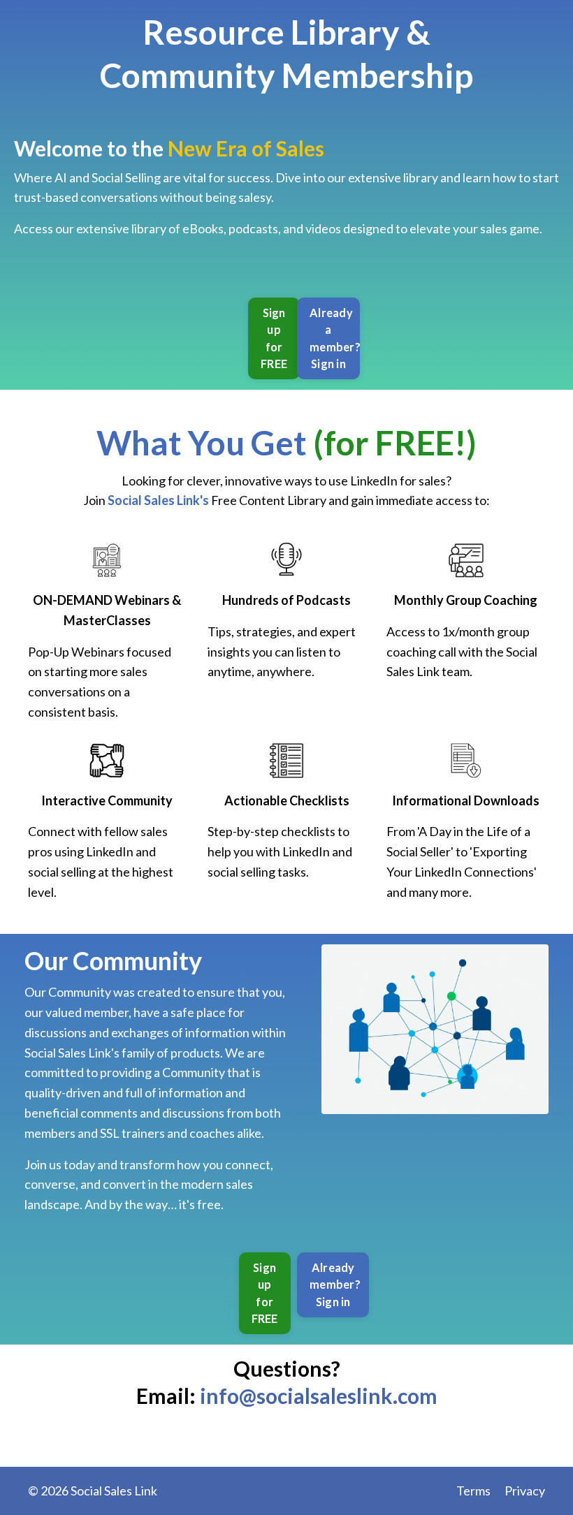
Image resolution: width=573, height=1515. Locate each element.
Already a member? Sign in (335, 338)
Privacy (525, 1490)
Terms (473, 1490)
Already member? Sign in (335, 1284)
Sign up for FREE (274, 338)
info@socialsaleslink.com (318, 1395)
